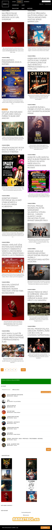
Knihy (23, 8)
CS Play (14, 1)
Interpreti (26, 1)
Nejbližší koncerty (6, 389)
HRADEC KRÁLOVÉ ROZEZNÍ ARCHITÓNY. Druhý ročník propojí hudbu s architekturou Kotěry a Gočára (38, 256)
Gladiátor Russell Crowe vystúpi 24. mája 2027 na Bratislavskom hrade (39, 110)
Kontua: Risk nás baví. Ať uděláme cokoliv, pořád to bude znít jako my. (12, 115)
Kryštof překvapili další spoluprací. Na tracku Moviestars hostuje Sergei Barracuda (37, 17)
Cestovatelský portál (26, 512)
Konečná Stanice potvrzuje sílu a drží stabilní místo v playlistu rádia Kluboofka (11, 202)
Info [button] (17, 527)
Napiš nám (29, 8)
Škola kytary (15, 8)
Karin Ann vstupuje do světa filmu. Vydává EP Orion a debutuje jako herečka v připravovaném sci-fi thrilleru (38, 63)
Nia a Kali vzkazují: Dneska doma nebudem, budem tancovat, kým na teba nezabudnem (12, 288)
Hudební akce (15, 5)
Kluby (23, 5)
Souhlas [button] (45, 527)
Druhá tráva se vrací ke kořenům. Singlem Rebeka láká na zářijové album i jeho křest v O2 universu (38, 296)
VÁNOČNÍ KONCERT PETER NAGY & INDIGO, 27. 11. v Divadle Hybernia (13, 149)
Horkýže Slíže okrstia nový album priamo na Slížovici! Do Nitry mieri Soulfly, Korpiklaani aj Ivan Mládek (38, 162)
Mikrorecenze (26, 515)
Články (19, 1)
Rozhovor (4, 109)
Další (23, 369)
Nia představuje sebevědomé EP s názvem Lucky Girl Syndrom (10, 16)
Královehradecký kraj (45, 392)
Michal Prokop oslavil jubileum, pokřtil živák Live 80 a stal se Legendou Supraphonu (39, 332)
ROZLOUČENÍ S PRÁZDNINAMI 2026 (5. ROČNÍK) (12, 62)
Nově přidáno (16, 389)
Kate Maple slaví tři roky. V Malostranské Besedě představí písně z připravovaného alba (13, 337)
